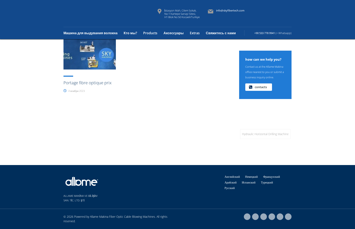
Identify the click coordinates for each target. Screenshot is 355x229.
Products (150, 33)
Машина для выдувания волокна (90, 33)
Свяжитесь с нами (221, 33)
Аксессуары (174, 33)
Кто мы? (130, 33)
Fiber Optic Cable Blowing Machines (132, 217)
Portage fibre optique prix (87, 82)
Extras (195, 33)
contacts (261, 87)
